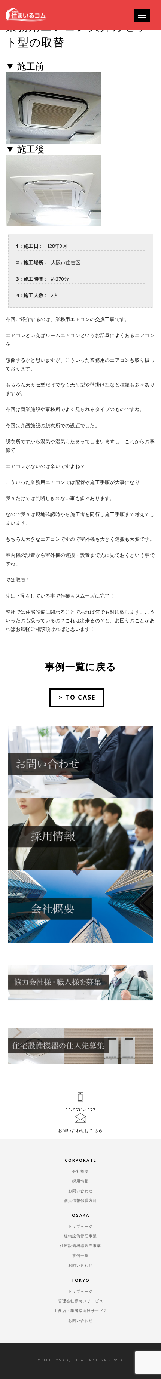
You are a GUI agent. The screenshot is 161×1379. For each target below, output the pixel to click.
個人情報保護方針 (80, 1200)
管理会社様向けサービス (80, 1301)
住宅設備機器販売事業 (80, 1245)
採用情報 (80, 1181)
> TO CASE (76, 697)
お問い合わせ (80, 1190)
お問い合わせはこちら (80, 1130)
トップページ (80, 1226)
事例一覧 (80, 1255)
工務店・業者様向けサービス (80, 1310)
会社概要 (80, 1171)
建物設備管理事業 (80, 1235)
